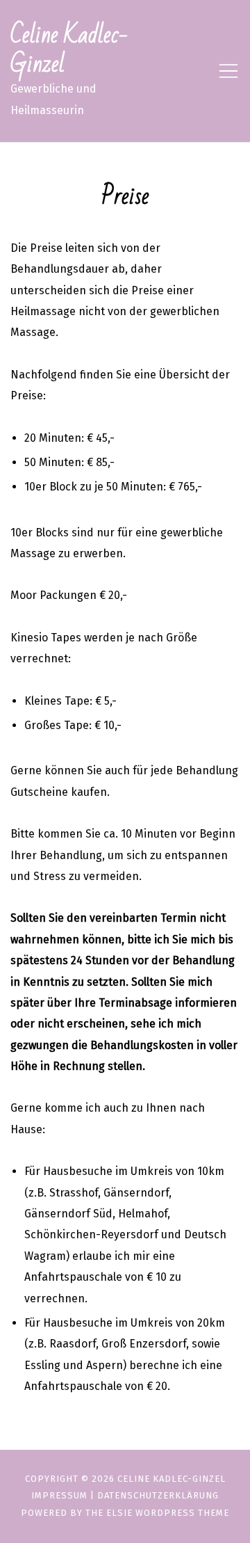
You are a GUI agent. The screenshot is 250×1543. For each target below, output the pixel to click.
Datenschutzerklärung (158, 1495)
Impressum (59, 1495)
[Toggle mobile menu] (228, 71)
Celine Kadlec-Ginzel (69, 49)
